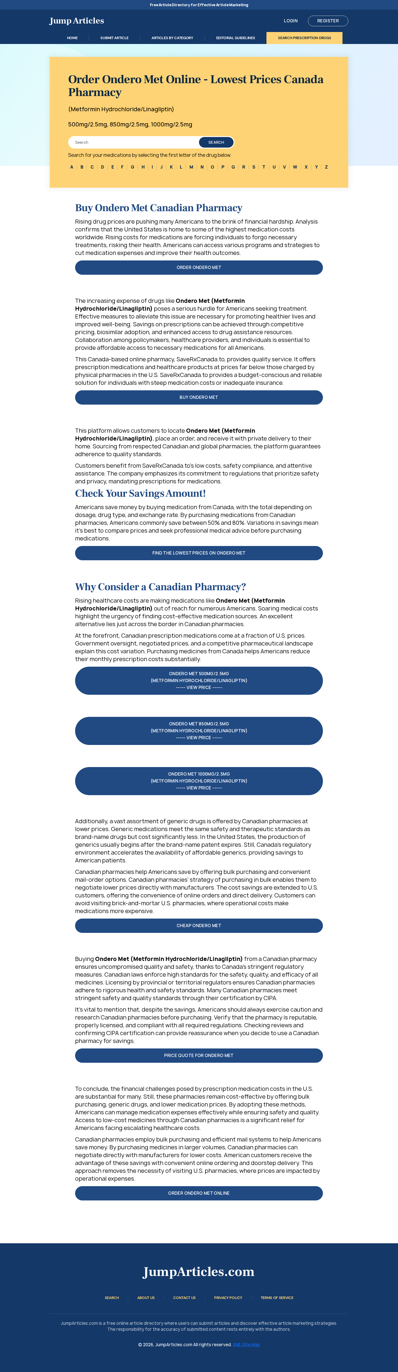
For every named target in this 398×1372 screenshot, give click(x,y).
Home (72, 37)
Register (328, 21)
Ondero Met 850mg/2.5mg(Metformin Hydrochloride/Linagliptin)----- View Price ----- (199, 731)
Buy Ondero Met (199, 397)
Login (291, 21)
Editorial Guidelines (235, 37)
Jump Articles (77, 20)
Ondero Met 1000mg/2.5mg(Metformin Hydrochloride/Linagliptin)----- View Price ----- (199, 781)
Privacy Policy (228, 1297)
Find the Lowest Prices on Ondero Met (199, 553)
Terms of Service (277, 1297)
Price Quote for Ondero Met (199, 1055)
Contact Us (184, 1297)
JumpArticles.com (199, 1271)
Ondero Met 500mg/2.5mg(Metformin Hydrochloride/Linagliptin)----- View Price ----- (199, 680)
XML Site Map (246, 1345)
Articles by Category (172, 37)
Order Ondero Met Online (199, 1193)
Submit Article (114, 37)
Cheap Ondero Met (199, 925)
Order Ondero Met (199, 267)
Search (216, 142)
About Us (146, 1297)
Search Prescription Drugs (304, 37)
